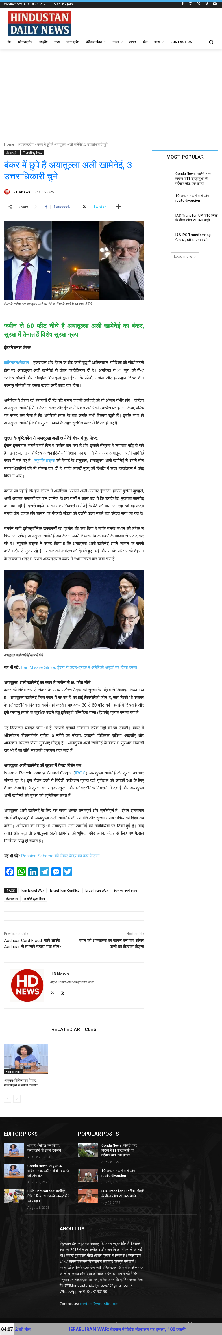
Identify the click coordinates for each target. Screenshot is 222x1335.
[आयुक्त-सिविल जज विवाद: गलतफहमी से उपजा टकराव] (26, 1059)
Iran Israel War (32, 890)
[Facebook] (182, 4)
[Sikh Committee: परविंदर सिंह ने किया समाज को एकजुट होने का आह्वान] (14, 1196)
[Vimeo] (206, 4)
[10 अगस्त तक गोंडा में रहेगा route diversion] (162, 200)
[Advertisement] (111, 92)
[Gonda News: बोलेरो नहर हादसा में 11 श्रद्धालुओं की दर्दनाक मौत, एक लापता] (162, 178)
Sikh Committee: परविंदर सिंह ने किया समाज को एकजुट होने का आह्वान (48, 1196)
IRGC (80, 772)
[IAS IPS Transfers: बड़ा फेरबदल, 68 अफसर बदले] (162, 239)
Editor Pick (13, 1072)
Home (9, 144)
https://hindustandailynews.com (72, 982)
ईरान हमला (12, 898)
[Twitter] (198, 4)
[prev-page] (7, 1099)
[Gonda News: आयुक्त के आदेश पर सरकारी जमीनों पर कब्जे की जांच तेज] (14, 1171)
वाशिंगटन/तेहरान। (18, 362)
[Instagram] (190, 4)
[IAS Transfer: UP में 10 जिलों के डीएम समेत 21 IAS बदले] (162, 220)
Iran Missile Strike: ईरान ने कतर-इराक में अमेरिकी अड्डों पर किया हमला (79, 667)
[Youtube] (214, 4)
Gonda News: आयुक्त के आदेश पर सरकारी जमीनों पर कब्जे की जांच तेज (48, 1171)
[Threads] (62, 992)
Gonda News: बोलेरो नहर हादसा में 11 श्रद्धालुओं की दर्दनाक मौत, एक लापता (193, 179)
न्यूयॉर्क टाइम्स (44, 460)
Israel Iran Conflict (64, 890)
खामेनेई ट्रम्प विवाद (34, 898)
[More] (119, 206)
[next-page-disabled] (17, 1099)
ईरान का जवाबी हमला (125, 890)
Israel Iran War (96, 890)
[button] (211, 42)
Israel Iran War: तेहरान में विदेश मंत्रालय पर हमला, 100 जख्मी (78, 1329)
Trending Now (32, 153)
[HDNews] (8, 192)
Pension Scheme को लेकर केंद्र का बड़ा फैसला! (61, 855)
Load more (183, 256)
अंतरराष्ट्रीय (26, 144)
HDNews (23, 192)
